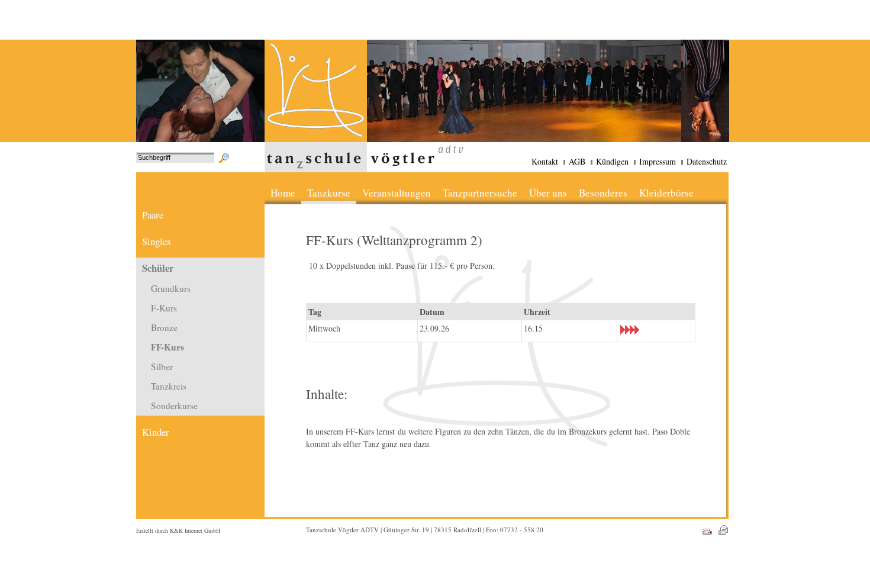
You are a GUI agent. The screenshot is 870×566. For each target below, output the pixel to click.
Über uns (548, 193)
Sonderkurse (174, 405)
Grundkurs (171, 288)
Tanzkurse (328, 193)
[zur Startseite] (316, 138)
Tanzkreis (168, 386)
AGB (577, 161)
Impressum (657, 161)
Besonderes (603, 193)
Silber (162, 366)
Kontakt (544, 161)
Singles (156, 241)
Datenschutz (707, 161)
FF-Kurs (167, 346)
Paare (152, 214)
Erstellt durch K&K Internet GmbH (178, 530)
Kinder (155, 432)
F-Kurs (164, 308)
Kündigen (612, 161)
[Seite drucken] (705, 534)
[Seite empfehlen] (720, 534)
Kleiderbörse (666, 193)
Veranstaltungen (396, 193)
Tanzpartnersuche (480, 193)
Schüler (157, 268)
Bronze (164, 327)
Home (282, 193)
